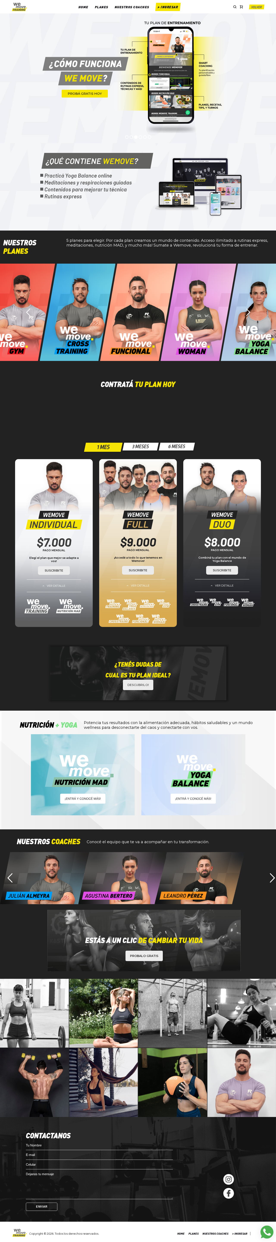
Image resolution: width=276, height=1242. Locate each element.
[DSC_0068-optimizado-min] (103, 1013)
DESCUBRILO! (138, 685)
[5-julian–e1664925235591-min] (172, 1013)
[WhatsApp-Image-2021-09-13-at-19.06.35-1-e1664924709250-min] (34, 1082)
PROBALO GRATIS (144, 956)
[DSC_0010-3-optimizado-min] (34, 1013)
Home (83, 7)
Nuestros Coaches (132, 7)
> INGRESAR (168, 7)
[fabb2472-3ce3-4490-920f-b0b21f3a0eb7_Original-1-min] (103, 1082)
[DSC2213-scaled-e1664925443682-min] (172, 1082)
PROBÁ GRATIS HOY (85, 93)
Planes (101, 7)
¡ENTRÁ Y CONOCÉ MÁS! (83, 798)
